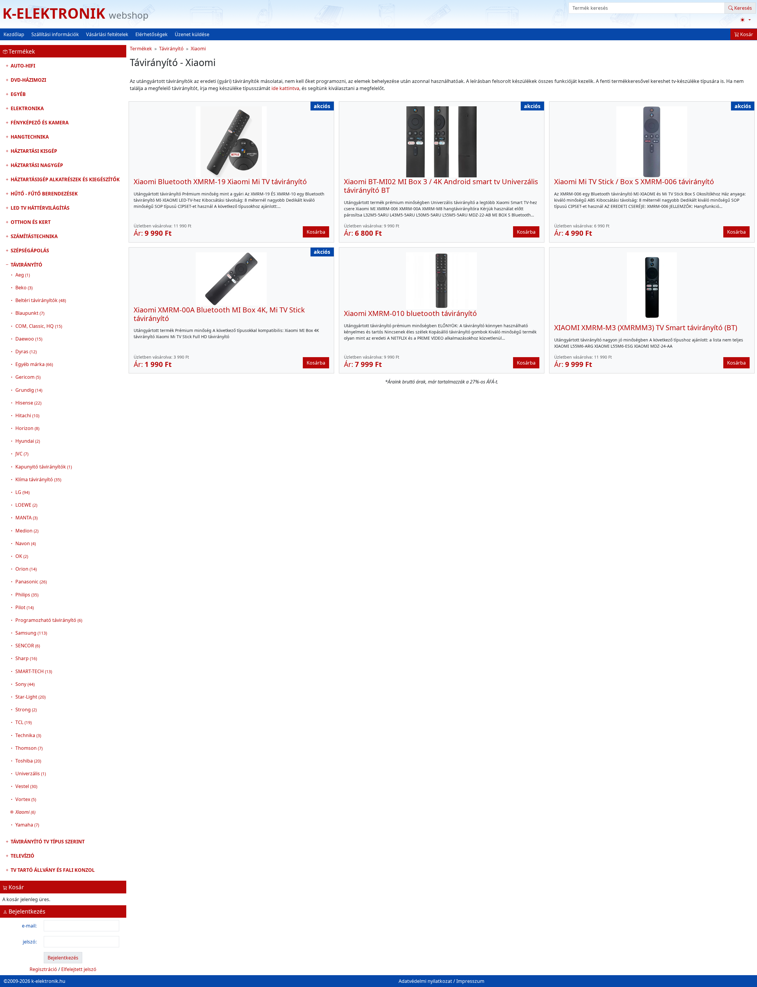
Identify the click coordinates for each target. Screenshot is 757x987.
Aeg (22, 275)
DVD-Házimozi (27, 80)
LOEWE (26, 505)
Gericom (28, 377)
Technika (28, 735)
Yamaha (27, 824)
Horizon (27, 428)
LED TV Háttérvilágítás (39, 208)
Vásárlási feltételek (107, 34)
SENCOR (27, 645)
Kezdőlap (14, 34)
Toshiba (28, 760)
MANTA (26, 517)
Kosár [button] (746, 34)
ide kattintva (285, 88)
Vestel (26, 786)
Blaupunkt (29, 313)
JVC (21, 453)
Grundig (28, 390)
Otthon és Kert (30, 222)
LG (22, 492)
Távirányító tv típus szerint (47, 841)
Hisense (28, 402)
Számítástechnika (33, 236)
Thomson (29, 748)
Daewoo (28, 339)
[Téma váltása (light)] (745, 19)
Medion (26, 530)
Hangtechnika (29, 137)
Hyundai (27, 441)
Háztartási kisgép (33, 151)
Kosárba (316, 232)
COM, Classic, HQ (38, 326)
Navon (25, 543)
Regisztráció (43, 969)
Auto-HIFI (22, 65)
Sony (25, 684)
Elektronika (26, 108)
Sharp (26, 658)
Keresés (742, 8)
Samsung (31, 633)
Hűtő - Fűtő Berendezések (43, 193)
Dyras (26, 351)
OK (21, 556)
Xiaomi (198, 48)
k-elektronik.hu (48, 981)
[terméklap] (231, 141)
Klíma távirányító (38, 479)
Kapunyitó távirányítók (43, 466)
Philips (26, 594)
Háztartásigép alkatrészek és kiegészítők (64, 179)
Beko (24, 287)
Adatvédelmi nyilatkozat (425, 981)
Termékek (141, 48)
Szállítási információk (55, 34)
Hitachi (27, 415)
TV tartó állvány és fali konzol (52, 870)
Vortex (25, 799)
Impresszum (470, 981)
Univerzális (30, 773)
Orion (26, 569)
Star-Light (30, 697)
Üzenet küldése (192, 34)
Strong (26, 709)
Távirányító (45, 544)
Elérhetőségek (151, 34)
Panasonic (31, 581)
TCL (23, 722)
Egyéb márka (34, 364)
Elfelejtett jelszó (78, 969)
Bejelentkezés (63, 957)
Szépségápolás (29, 250)
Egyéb (17, 94)
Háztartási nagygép (36, 165)
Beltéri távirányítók (40, 300)
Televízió (21, 856)
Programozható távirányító (48, 620)
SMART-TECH (33, 671)
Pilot (24, 607)
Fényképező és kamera (39, 122)
